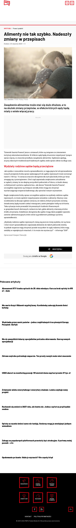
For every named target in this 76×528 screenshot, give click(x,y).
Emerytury (24, 499)
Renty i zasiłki (12, 241)
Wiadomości (12, 243)
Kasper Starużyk (19, 235)
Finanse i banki (51, 484)
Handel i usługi (38, 484)
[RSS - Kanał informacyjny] (41, 509)
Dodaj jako (35, 256)
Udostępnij (57, 249)
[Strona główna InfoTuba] (7, 3)
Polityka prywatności (42, 516)
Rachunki (38, 499)
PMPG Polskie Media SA (32, 521)
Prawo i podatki (13, 238)
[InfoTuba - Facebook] (34, 509)
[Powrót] (70, 509)
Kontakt (28, 516)
